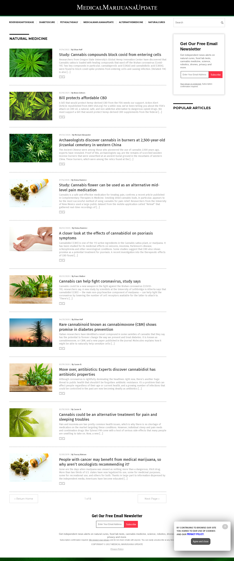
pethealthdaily (69, 22)
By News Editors (78, 93)
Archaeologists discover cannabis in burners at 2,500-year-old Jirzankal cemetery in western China (112, 142)
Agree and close (200, 541)
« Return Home (23, 498)
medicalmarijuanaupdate (98, 22)
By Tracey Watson (78, 454)
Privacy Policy (117, 549)
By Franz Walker (78, 276)
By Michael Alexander (81, 135)
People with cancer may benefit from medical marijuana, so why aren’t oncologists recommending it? (110, 462)
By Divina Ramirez (79, 180)
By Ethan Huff (76, 50)
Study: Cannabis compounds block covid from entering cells (110, 54)
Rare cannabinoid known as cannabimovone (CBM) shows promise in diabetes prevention (107, 327)
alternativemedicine (131, 22)
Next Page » (152, 498)
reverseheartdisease (21, 22)
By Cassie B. (77, 364)
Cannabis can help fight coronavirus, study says (100, 281)
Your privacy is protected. (190, 84)
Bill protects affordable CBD (83, 98)
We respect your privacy (99, 540)
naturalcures (156, 22)
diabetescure (47, 22)
